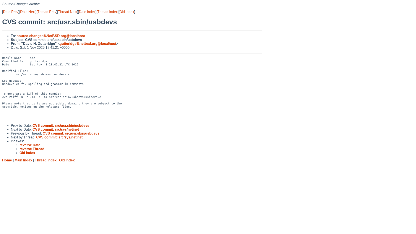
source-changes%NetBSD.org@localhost (51, 36)
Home (7, 160)
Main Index (23, 160)
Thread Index (107, 12)
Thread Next (67, 12)
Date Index (87, 12)
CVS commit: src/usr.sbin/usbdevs (60, 125)
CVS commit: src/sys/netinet (55, 129)
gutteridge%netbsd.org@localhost (88, 44)
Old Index (126, 12)
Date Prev (10, 12)
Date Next (28, 12)
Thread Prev (46, 12)
